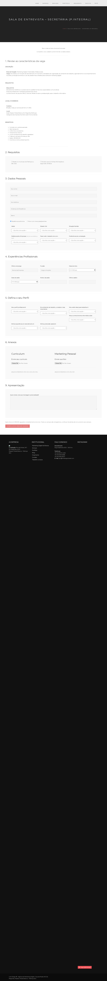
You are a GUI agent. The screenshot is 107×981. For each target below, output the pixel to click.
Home (37, 3)
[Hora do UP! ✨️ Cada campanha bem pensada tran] (80, 507)
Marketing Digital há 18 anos (40, 445)
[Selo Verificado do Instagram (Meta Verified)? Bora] (94, 853)
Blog (96, 3)
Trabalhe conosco (37, 459)
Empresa (46, 3)
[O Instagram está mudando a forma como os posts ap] (94, 538)
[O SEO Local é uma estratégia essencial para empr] (87, 593)
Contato (88, 3)
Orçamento (78, 3)
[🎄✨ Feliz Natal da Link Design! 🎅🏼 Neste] (87, 792)
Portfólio (66, 3)
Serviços (55, 3)
